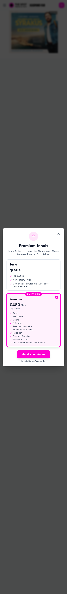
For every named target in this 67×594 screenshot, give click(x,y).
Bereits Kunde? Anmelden (33, 361)
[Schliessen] (58, 233)
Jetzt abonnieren (33, 354)
